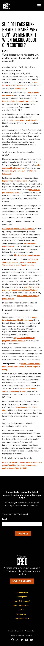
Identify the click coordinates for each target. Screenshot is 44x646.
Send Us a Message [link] (22, 581)
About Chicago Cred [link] (21, 605)
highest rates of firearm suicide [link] (15, 180)
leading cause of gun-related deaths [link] (23, 120)
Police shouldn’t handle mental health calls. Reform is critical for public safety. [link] (21, 366)
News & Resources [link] (21, 601)
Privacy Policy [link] (30, 631)
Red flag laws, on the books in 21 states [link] (18, 228)
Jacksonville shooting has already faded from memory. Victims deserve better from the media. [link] (20, 262)
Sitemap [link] (29, 635)
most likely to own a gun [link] (15, 170)
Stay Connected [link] (21, 618)
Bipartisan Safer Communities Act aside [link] (18, 101)
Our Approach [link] (21, 592)
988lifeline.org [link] (21, 88)
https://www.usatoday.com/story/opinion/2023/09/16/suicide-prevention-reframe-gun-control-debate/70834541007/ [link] (22, 465)
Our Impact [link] (21, 596)
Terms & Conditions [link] (17, 635)
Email (5, 519)
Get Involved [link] (21, 614)
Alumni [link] (21, 609)
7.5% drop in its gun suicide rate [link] (27, 255)
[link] (6, 5)
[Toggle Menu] (39, 5)
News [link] (5, 50)
